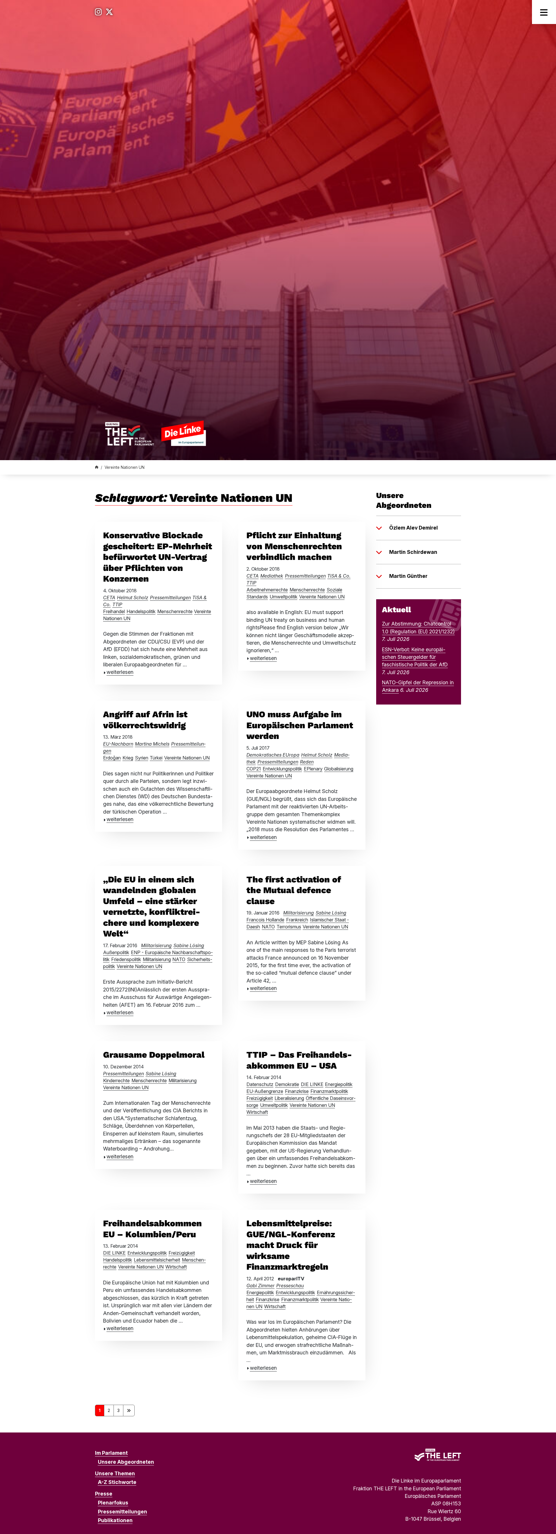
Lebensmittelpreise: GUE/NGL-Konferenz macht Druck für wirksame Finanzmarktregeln (290, 1245)
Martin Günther (408, 576)
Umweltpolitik (283, 597)
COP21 (253, 769)
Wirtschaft (257, 1112)
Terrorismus (289, 927)
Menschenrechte (175, 611)
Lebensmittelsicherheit (157, 1260)
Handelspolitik (141, 611)
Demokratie (287, 1084)
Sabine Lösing (188, 945)
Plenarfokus (113, 1503)
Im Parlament (111, 1453)
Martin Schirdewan (413, 552)
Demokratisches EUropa (272, 755)
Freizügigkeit (259, 1098)
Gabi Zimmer (260, 1285)
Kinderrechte (116, 1080)
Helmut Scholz (132, 597)
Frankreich (297, 920)
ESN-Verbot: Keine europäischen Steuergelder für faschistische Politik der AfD (415, 657)
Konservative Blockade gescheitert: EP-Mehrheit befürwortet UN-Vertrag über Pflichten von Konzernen (157, 557)
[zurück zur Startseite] (155, 433)
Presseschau (290, 1285)
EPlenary (313, 769)
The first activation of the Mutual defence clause (293, 890)
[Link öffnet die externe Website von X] (109, 12)
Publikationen (115, 1520)
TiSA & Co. (338, 576)
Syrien (141, 758)
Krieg (127, 758)
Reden (307, 762)
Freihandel (114, 611)
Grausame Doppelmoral (153, 1055)
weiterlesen (120, 672)
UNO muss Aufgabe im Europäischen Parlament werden (299, 725)
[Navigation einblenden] (544, 12)
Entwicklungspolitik (282, 769)
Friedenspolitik (126, 959)
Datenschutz (259, 1084)
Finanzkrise (297, 1091)
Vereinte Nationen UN (322, 597)
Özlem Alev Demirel (413, 528)
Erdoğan (112, 758)
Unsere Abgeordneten (126, 1462)
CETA (109, 597)
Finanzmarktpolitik (329, 1091)
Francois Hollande (265, 920)
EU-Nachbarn (118, 744)
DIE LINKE (312, 1084)
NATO (178, 959)
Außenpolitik (116, 952)
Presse (103, 1494)
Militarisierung (156, 945)
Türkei (156, 758)
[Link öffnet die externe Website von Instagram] (98, 12)
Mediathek (271, 576)
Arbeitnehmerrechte (267, 590)
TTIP (117, 604)
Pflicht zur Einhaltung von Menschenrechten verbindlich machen (294, 546)
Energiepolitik (338, 1084)
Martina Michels (152, 744)
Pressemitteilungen (170, 597)
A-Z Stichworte (117, 1482)
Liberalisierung (289, 1098)
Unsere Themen (115, 1473)
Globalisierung (338, 769)
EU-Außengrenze (264, 1091)
